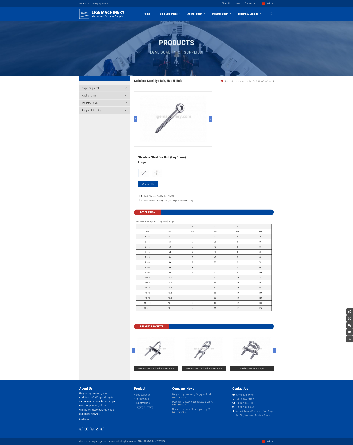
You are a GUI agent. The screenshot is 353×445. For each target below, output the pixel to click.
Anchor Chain (194, 13)
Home (147, 13)
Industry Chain (220, 13)
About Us (226, 3)
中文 (269, 3)
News (237, 3)
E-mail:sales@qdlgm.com (95, 3)
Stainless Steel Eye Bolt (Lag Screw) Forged (258, 81)
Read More (84, 419)
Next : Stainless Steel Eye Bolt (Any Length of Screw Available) (168, 200)
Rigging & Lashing (248, 13)
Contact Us (250, 3)
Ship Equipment (168, 13)
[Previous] (135, 119)
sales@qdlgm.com (245, 394)
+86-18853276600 (245, 398)
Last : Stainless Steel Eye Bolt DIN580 (159, 196)
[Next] (210, 119)
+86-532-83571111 (245, 402)
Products (235, 81)
